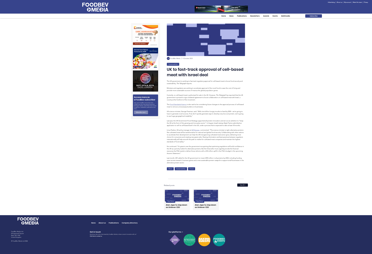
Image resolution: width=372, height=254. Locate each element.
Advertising (332, 2)
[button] (231, 16)
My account (347, 2)
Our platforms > (175, 232)
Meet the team (358, 2)
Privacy (366, 2)
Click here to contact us (96, 236)
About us (339, 2)
